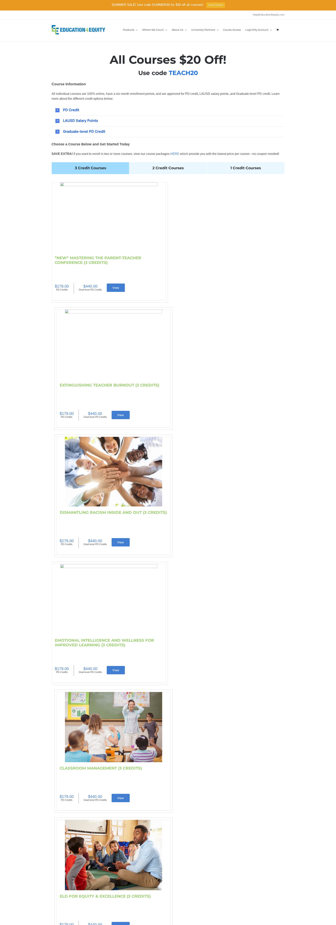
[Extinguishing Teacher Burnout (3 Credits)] (114, 344)
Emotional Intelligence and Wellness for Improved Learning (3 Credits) (104, 642)
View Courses (215, 5)
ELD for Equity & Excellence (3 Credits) (105, 896)
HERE (174, 153)
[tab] (90, 168)
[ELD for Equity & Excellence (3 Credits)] (114, 855)
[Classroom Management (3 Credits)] (114, 727)
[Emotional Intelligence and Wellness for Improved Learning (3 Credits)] (109, 599)
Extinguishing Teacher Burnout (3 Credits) (109, 385)
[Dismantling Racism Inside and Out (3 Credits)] (114, 471)
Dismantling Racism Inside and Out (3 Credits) (113, 512)
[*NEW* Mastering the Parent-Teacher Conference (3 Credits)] (109, 217)
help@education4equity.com (268, 14)
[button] (169, 110)
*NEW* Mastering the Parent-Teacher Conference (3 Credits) (98, 260)
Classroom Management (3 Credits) (101, 768)
